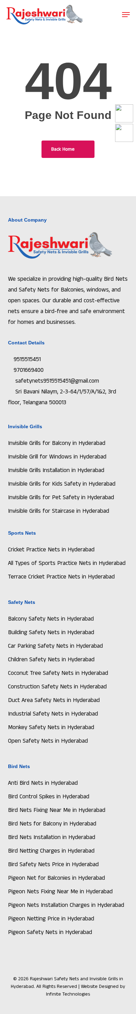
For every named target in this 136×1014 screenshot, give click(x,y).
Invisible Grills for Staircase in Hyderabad (58, 511)
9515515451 (27, 359)
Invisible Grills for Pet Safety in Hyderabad (61, 497)
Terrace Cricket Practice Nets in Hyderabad (61, 577)
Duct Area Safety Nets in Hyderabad (54, 700)
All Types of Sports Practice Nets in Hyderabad (67, 563)
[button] (126, 14)
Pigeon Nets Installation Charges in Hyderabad (66, 905)
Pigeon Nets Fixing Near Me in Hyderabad (60, 891)
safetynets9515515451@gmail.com (56, 381)
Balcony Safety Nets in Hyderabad (51, 619)
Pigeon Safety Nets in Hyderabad (50, 932)
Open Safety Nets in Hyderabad (48, 741)
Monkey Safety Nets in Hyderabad (51, 727)
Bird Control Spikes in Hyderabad (48, 796)
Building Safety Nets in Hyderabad (51, 632)
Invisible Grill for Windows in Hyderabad (57, 457)
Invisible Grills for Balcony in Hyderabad (56, 443)
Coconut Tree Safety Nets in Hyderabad (58, 673)
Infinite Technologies (68, 994)
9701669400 (29, 370)
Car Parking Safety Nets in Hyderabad (55, 646)
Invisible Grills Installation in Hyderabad (56, 470)
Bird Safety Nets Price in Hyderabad (53, 864)
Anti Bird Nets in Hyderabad (43, 783)
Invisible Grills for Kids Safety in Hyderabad (61, 484)
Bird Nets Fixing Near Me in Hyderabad (56, 810)
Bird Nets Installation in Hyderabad (51, 837)
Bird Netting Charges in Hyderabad (51, 851)
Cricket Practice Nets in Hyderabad (51, 549)
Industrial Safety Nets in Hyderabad (53, 714)
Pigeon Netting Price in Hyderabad (51, 919)
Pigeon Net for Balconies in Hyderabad (56, 878)
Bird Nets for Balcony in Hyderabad (52, 824)
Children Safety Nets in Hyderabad (51, 659)
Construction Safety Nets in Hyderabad (57, 686)
